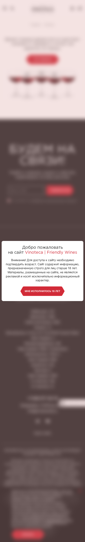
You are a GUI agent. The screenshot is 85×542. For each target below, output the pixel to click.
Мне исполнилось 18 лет (42, 291)
